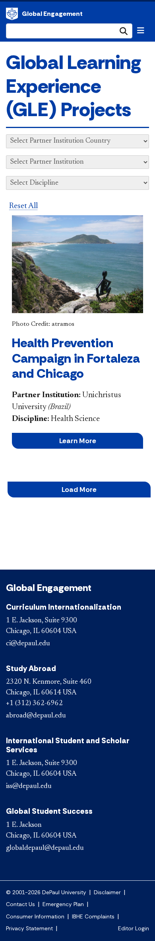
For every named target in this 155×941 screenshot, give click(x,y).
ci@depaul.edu (28, 643)
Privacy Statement (29, 928)
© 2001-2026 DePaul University (46, 892)
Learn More (77, 441)
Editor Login (133, 928)
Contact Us (20, 904)
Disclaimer (107, 892)
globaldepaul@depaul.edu (45, 848)
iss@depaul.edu (29, 786)
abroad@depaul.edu (36, 715)
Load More (79, 489)
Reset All (23, 206)
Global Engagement (12, 14)
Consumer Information (35, 916)
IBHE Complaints (93, 916)
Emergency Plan (63, 904)
